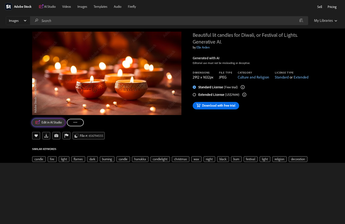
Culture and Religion (253, 77)
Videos (66, 6)
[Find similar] (301, 20)
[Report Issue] (66, 135)
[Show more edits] (75, 122)
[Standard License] (243, 87)
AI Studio (50, 6)
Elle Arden (203, 47)
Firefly (132, 6)
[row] (39, 159)
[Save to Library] (36, 135)
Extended (301, 77)
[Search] (36, 20)
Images (82, 6)
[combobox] (169, 20)
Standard (282, 77)
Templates (100, 6)
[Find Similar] (56, 135)
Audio (117, 6)
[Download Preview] (46, 135)
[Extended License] (244, 94)
